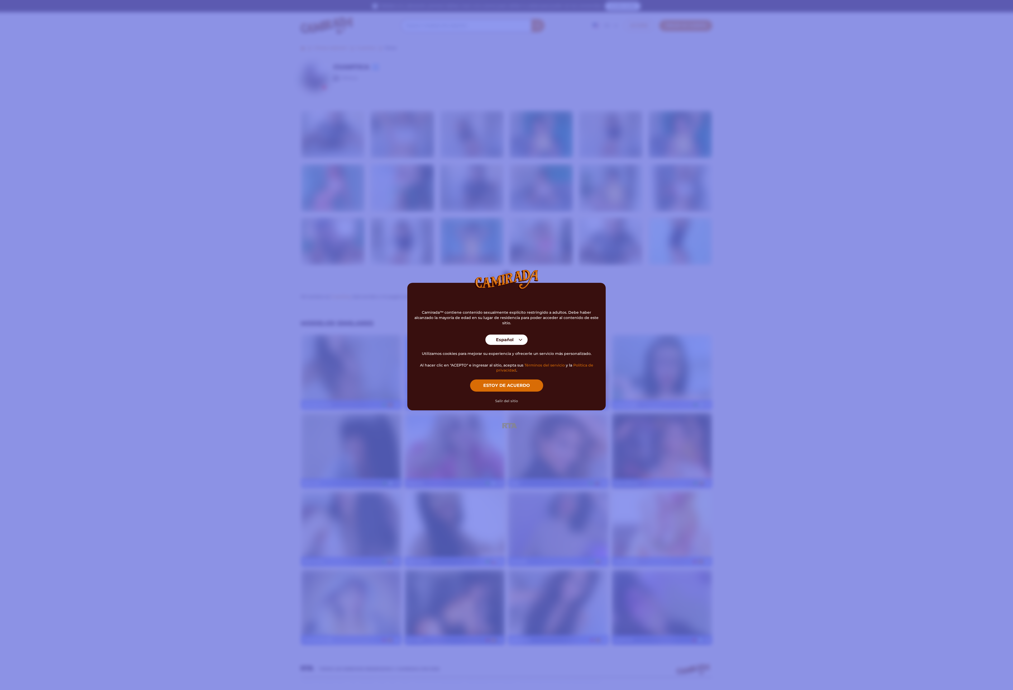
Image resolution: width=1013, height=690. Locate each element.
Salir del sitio (506, 401)
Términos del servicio (544, 365)
